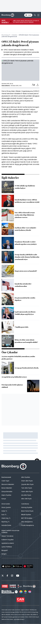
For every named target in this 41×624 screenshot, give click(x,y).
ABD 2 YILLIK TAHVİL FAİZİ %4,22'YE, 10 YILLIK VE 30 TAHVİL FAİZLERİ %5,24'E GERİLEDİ (26, 21)
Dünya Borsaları (7, 492)
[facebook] (7, 576)
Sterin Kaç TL (6, 518)
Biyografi (5, 550)
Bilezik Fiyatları (26, 515)
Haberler (14, 35)
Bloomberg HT (6, 35)
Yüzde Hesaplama (27, 525)
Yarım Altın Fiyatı (27, 492)
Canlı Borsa (25, 504)
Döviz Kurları (6, 504)
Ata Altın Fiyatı (26, 495)
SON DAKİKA (5, 21)
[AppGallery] (28, 566)
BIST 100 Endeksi (26, 518)
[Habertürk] (5, 586)
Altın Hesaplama (27, 522)
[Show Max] (29, 591)
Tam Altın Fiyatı (26, 488)
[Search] (35, 15)
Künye (4, 499)
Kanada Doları (6, 525)
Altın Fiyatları (25, 477)
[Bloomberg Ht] (29, 586)
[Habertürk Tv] (13, 586)
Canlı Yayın (5, 481)
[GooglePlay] (17, 566)
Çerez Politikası (7, 547)
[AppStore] (7, 566)
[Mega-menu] (38, 15)
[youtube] (17, 576)
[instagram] (12, 576)
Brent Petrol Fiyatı (27, 511)
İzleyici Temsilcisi (7, 536)
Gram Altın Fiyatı (27, 481)
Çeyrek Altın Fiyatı (27, 484)
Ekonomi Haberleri (8, 484)
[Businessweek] (10, 591)
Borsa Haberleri (7, 488)
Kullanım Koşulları (8, 540)
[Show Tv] (20, 591)
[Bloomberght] (8, 15)
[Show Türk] (25, 591)
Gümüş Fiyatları (26, 507)
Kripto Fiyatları (6, 495)
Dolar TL (4, 511)
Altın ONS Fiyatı (26, 499)
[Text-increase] (33, 84)
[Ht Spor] (20, 586)
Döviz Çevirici (6, 507)
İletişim (4, 554)
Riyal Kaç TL (6, 522)
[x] (3, 576)
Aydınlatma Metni (8, 543)
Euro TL (4, 515)
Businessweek (6, 477)
